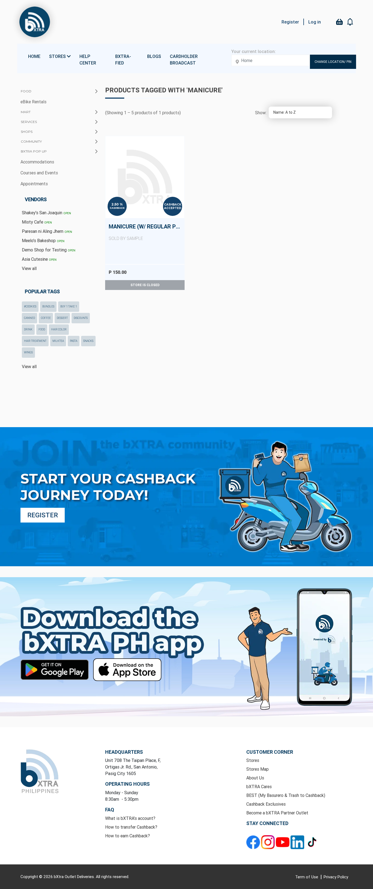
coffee (46, 318)
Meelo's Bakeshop (43, 240)
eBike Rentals (33, 101)
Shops (26, 132)
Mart (26, 112)
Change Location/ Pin (333, 62)
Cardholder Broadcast (184, 60)
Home (34, 56)
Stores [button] (58, 56)
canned (29, 318)
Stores (252, 760)
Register (290, 22)
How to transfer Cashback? (131, 827)
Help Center (87, 60)
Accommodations (37, 162)
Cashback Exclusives (266, 804)
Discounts (81, 318)
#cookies (30, 306)
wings (28, 352)
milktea (58, 341)
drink (28, 329)
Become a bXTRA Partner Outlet (277, 812)
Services (29, 122)
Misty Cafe (37, 222)
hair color (59, 329)
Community (31, 141)
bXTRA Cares (259, 786)
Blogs (154, 56)
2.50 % (117, 204)
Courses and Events (39, 172)
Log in (314, 22)
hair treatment (35, 341)
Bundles (48, 306)
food (42, 329)
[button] (350, 22)
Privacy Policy (336, 876)
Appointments (34, 183)
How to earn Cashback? (127, 835)
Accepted (172, 208)
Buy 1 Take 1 (68, 306)
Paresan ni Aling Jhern (47, 231)
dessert (62, 318)
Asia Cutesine (39, 259)
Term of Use (307, 876)
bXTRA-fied (123, 60)
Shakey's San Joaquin (46, 212)
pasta (73, 341)
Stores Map (257, 769)
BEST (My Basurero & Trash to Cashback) (285, 795)
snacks (88, 341)
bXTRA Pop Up (34, 151)
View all (29, 268)
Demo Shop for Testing (48, 250)
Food (26, 91)
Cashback (117, 208)
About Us (255, 778)
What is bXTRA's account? (130, 818)
